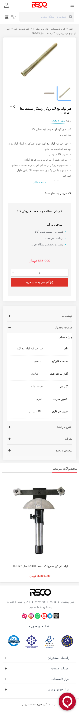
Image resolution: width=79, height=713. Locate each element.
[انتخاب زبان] (6, 16)
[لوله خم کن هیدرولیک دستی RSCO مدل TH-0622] (39, 519)
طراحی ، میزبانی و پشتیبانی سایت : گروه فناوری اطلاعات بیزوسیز (49, 704)
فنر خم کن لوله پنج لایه (55, 143)
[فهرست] (72, 5)
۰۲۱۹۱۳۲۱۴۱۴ (38, 601)
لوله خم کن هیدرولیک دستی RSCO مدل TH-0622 (39, 566)
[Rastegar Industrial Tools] (39, 5)
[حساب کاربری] (6, 5)
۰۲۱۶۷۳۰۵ (53, 601)
